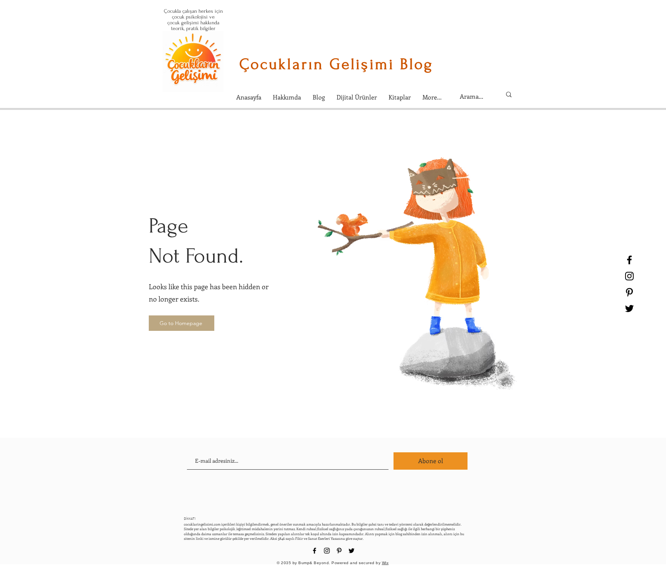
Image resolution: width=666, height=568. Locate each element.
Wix (385, 563)
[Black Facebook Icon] (629, 260)
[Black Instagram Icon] (629, 276)
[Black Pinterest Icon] (629, 292)
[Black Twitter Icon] (629, 308)
